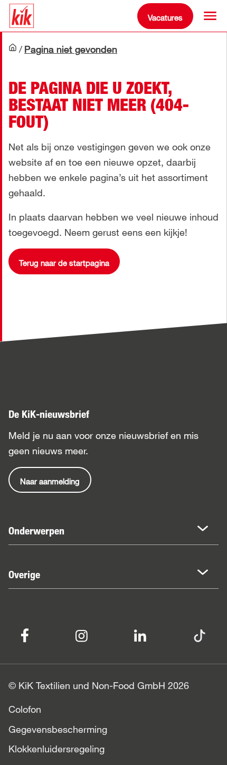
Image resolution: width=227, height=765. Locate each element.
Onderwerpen (36, 530)
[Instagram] (81, 634)
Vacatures (165, 17)
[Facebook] (25, 635)
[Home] (12, 50)
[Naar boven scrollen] (209, 747)
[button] (210, 15)
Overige (24, 574)
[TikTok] (199, 634)
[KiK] (21, 16)
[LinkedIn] (140, 634)
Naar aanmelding (50, 481)
